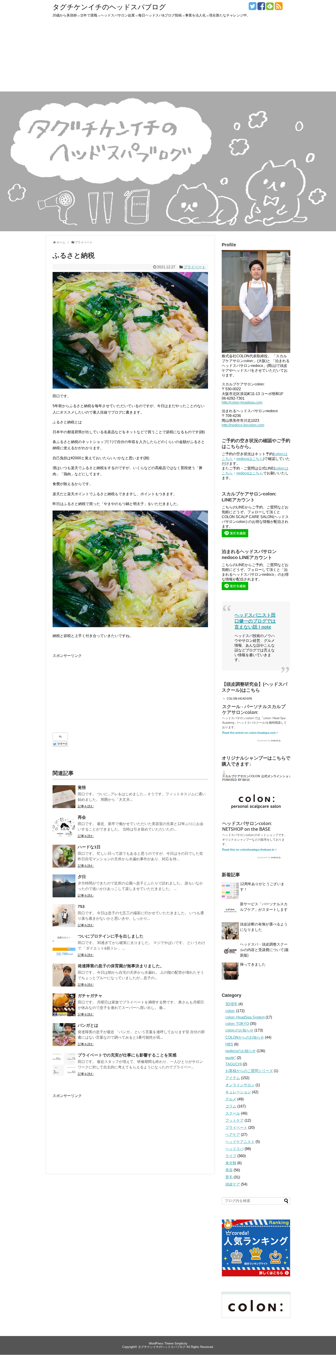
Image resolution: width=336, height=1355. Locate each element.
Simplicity (180, 1343)
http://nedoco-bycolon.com (243, 425)
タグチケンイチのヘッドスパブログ (109, 7)
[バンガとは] (64, 1034)
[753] (64, 915)
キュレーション (238, 1092)
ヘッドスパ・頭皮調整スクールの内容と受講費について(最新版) (264, 949)
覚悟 (82, 787)
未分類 (230, 1163)
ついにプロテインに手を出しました (111, 936)
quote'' (230, 1058)
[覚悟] (64, 796)
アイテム (232, 1078)
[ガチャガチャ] (64, 1004)
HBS (229, 1044)
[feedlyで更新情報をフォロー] (270, 7)
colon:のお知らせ (239, 1030)
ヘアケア (232, 1135)
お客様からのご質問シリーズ (249, 1071)
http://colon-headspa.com (242, 402)
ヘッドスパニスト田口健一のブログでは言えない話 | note (255, 621)
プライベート (194, 267)
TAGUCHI (233, 1064)
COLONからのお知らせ (244, 1037)
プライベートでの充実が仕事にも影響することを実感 (127, 1055)
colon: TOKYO (237, 1024)
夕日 (82, 876)
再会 (82, 817)
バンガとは (88, 1025)
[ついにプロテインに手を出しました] (64, 945)
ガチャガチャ (90, 995)
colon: (230, 1011)
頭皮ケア (232, 1184)
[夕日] (64, 885)
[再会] (64, 826)
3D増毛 (231, 1004)
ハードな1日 (89, 847)
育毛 (229, 1177)
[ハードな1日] (64, 856)
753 (81, 906)
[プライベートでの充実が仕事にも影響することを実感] (64, 1064)
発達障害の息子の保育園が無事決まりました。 (121, 966)
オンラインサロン (240, 1085)
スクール (232, 1113)
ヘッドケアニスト (240, 1142)
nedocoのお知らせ (240, 1051)
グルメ (230, 1099)
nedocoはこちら (249, 459)
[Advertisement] (168, 57)
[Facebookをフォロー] (261, 7)
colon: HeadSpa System (245, 1017)
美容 (229, 1170)
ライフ (230, 1156)
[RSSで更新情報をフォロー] (278, 7)
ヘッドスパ (234, 1149)
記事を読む (86, 806)
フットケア (234, 1120)
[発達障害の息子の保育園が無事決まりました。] (64, 975)
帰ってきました (253, 964)
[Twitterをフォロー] (252, 7)
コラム (230, 1106)
